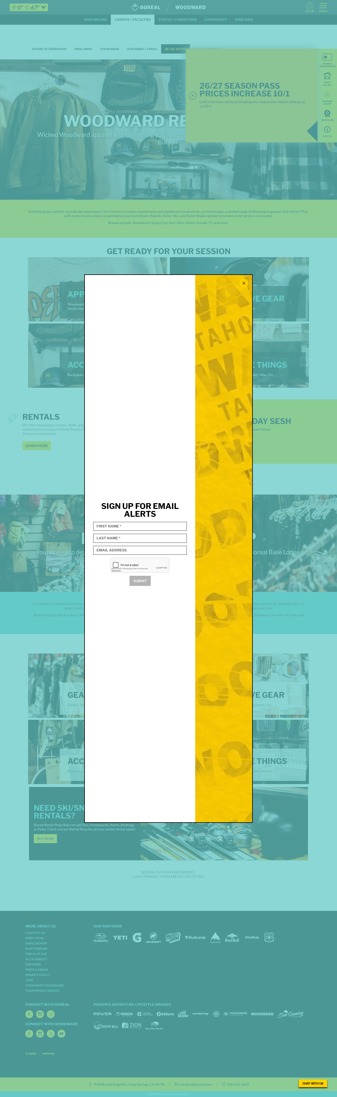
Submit (140, 581)
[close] (243, 283)
